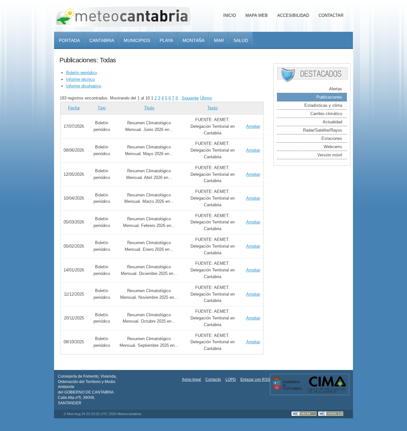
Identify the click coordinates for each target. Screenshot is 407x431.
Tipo (102, 108)
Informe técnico (80, 79)
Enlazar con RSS (255, 379)
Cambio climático (326, 113)
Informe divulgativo (83, 86)
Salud (240, 40)
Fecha (73, 108)
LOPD (230, 379)
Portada (69, 40)
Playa (166, 40)
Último (206, 98)
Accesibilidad (293, 15)
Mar (219, 40)
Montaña (193, 40)
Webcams (333, 146)
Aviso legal (191, 379)
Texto (212, 108)
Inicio (229, 15)
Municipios (137, 40)
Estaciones (331, 138)
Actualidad (332, 122)
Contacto (213, 379)
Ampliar (253, 126)
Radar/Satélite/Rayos (322, 130)
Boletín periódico (81, 72)
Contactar (331, 15)
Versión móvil (329, 155)
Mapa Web (256, 15)
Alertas (335, 88)
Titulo (149, 108)
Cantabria (101, 40)
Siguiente (190, 98)
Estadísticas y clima (323, 105)
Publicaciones (329, 97)
